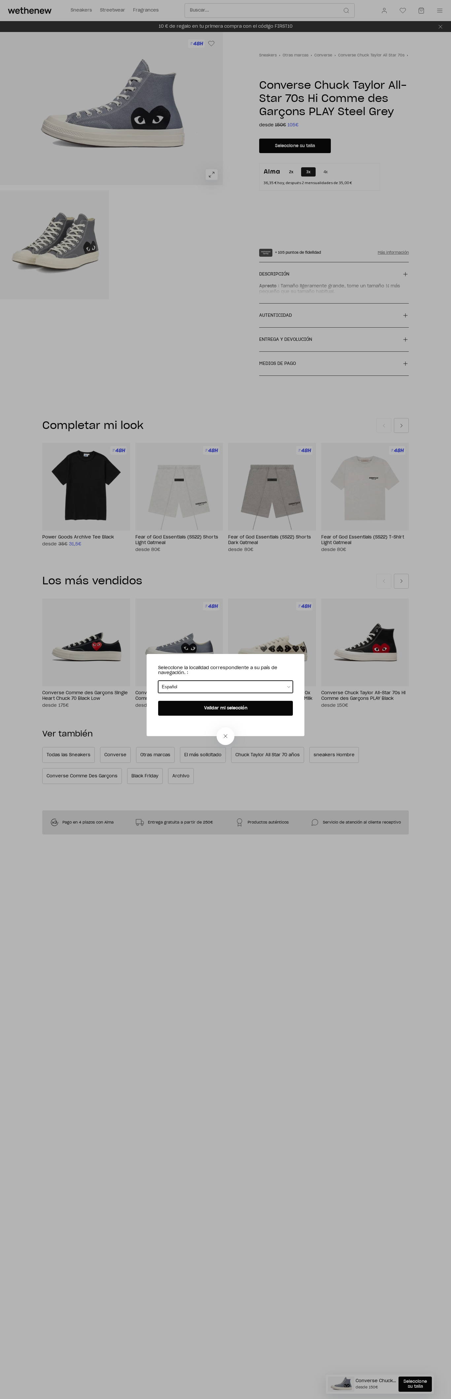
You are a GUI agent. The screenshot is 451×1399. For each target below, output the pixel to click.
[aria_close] (225, 736)
